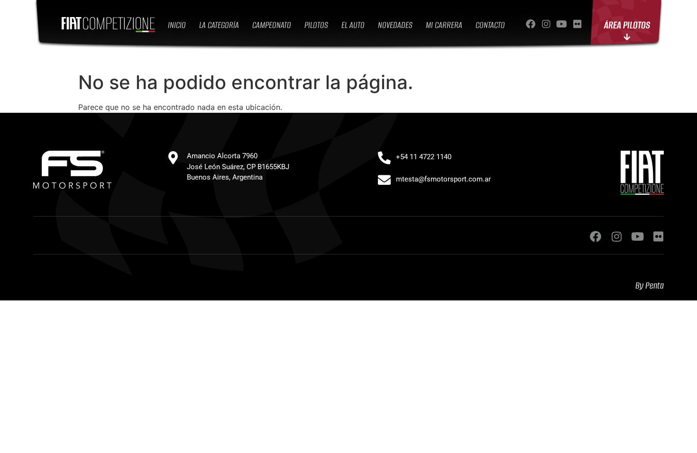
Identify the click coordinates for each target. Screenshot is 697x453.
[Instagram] (546, 24)
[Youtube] (562, 24)
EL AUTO (353, 25)
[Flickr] (577, 24)
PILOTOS (316, 25)
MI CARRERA (444, 25)
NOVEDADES (395, 25)
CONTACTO (490, 25)
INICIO (177, 25)
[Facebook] (530, 24)
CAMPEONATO (271, 25)
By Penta (649, 285)
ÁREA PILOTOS (627, 25)
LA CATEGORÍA (219, 25)
